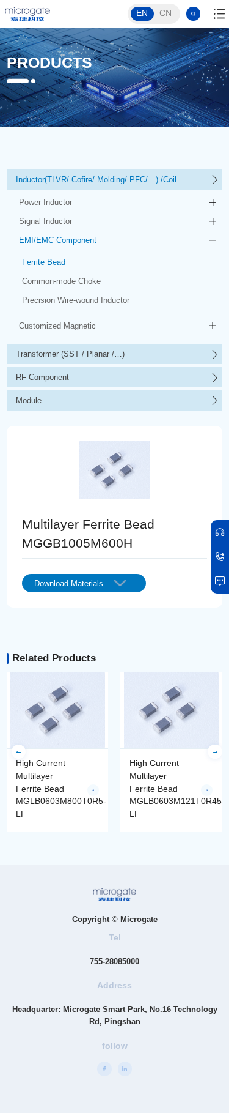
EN (142, 13)
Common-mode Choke (61, 281)
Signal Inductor (45, 221)
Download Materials (68, 583)
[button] (19, 752)
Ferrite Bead (43, 262)
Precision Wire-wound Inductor (75, 300)
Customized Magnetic (57, 325)
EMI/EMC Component (57, 240)
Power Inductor (45, 202)
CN (165, 13)
